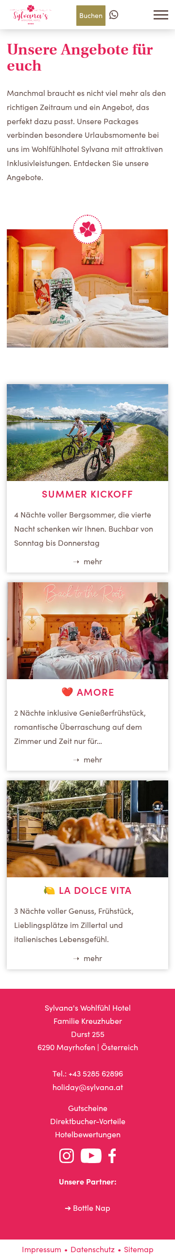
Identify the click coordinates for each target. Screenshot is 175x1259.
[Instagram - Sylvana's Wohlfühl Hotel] (66, 1157)
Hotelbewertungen (88, 1134)
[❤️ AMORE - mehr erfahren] (87, 676)
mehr (92, 561)
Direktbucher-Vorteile (87, 1121)
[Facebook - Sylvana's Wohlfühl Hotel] (112, 1157)
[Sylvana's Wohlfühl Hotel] (30, 14)
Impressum (41, 1249)
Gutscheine (87, 1108)
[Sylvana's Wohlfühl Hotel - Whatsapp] (113, 14)
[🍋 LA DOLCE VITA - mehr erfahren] (87, 874)
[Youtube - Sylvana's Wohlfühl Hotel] (91, 1157)
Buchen (91, 15)
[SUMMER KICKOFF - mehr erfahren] (87, 478)
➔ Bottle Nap (87, 1208)
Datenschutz (92, 1249)
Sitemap (139, 1249)
